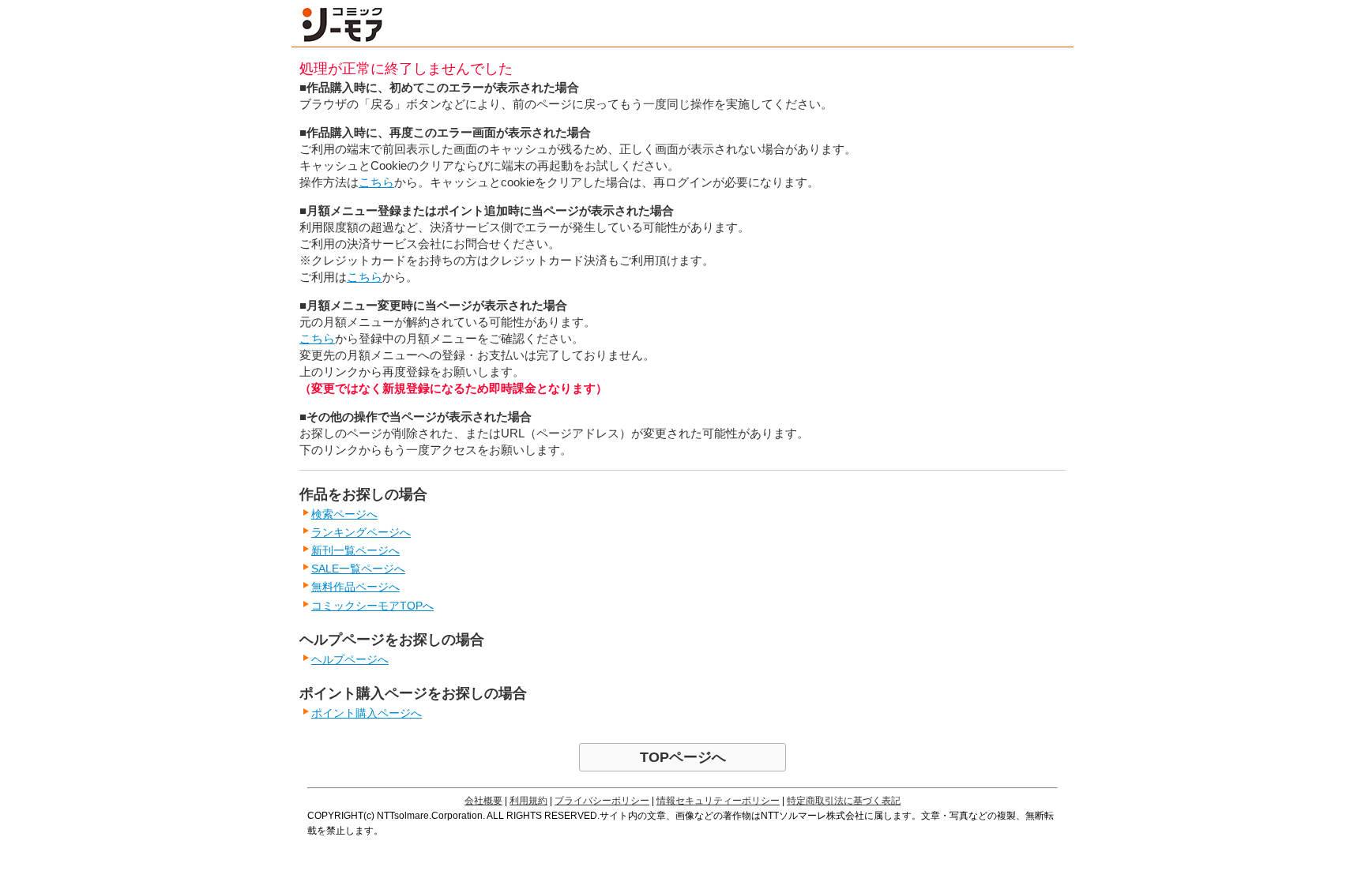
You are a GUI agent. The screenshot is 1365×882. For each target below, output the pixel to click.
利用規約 (528, 800)
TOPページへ (683, 757)
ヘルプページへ (350, 659)
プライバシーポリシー (602, 800)
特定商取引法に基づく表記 (844, 800)
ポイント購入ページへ (366, 713)
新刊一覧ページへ (355, 550)
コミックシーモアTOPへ (372, 605)
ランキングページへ (361, 532)
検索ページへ (344, 514)
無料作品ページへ (355, 586)
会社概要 (483, 800)
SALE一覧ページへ (358, 568)
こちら (376, 182)
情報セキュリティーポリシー (718, 800)
